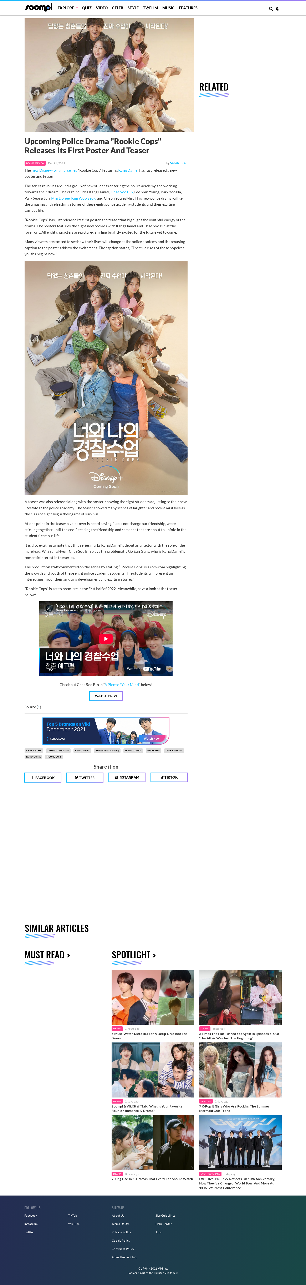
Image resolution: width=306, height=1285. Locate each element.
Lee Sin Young (133, 750)
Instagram (128, 777)
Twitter (86, 778)
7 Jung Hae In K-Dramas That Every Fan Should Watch (152, 1179)
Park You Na (33, 756)
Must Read (45, 954)
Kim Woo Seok (83, 198)
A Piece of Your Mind (121, 684)
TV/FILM (150, 8)
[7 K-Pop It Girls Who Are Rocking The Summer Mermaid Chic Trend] (240, 1069)
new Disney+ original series (54, 170)
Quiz (87, 8)
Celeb (117, 8)
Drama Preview (35, 163)
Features (188, 8)
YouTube (74, 1224)
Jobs (158, 1232)
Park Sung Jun (174, 750)
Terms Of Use (120, 1224)
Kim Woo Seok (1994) (107, 750)
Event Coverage (210, 1174)
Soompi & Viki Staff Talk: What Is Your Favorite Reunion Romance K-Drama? (147, 1108)
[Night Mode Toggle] (277, 9)
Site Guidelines (165, 1215)
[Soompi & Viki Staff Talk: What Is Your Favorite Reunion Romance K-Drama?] (153, 1069)
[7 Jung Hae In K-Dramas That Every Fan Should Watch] (153, 1142)
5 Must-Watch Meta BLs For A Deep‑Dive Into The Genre (150, 1036)
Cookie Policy (121, 1240)
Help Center (163, 1224)
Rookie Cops (54, 756)
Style (133, 8)
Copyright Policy (123, 1249)
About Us (118, 1215)
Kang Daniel (128, 170)
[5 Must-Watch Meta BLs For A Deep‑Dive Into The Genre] (153, 997)
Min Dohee (60, 198)
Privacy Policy (121, 1232)
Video (102, 8)
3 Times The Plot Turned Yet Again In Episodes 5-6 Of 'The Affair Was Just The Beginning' (239, 1036)
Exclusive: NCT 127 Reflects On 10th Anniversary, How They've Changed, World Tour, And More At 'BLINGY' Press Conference (237, 1183)
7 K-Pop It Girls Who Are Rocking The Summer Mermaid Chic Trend (234, 1108)
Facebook (45, 778)
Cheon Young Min (58, 750)
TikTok (72, 1215)
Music (168, 8)
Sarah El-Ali (178, 163)
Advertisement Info (125, 1257)
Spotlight (131, 954)
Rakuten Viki (161, 1273)
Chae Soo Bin (122, 192)
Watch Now (106, 696)
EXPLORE (66, 8)
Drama (117, 1028)
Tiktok (171, 777)
